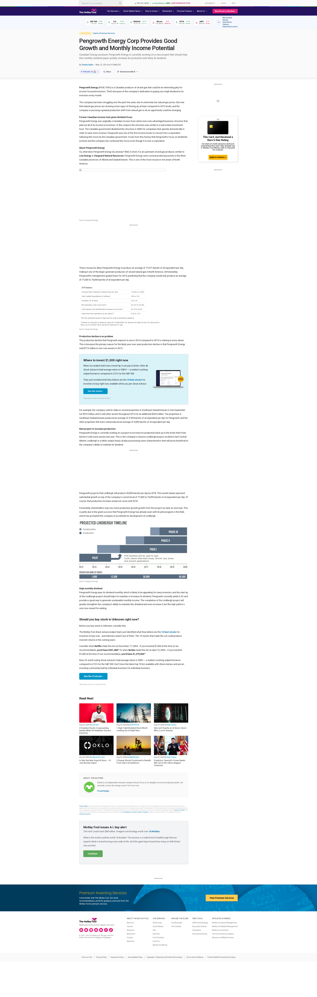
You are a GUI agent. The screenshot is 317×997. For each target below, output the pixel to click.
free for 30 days (179, 810)
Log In (223, 3)
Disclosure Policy (117, 957)
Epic (154, 930)
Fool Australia (176, 923)
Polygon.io (107, 937)
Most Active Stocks (227, 19)
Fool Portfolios (158, 938)
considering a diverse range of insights (135, 812)
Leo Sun (95, 725)
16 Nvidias (154, 831)
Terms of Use (86, 957)
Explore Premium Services (104, 33)
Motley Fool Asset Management (224, 923)
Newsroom (131, 934)
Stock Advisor (158, 926)
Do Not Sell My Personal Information (222, 957)
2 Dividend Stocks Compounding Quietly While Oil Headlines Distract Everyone (95, 730)
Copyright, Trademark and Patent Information (164, 957)
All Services (157, 923)
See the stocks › (95, 391)
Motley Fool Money (160, 945)
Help (233, 3)
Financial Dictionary (199, 934)
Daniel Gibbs (87, 65)
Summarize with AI (127, 72)
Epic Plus (156, 934)
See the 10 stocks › (93, 676)
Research (130, 930)
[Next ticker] (219, 22)
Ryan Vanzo (171, 725)
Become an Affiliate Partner (223, 938)
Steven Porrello (98, 757)
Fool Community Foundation (223, 934)
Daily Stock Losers (230, 27)
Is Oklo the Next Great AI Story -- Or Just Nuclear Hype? (95, 761)
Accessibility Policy (135, 957)
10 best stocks (134, 379)
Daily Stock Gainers (227, 23)
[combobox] (101, 3)
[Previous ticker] (81, 22)
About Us (130, 923)
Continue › (93, 853)
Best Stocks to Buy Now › (225, 11)
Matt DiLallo (134, 757)
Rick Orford (134, 725)
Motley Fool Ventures (220, 930)
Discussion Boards (199, 926)
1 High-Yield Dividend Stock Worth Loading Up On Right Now (132, 729)
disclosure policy (84, 814)
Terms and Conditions (194, 957)
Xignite (98, 937)
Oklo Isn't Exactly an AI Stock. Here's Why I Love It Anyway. (170, 729)
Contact (130, 938)
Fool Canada (176, 926)
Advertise (130, 941)
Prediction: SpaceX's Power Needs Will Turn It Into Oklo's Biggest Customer (169, 763)
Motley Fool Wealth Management (225, 926)
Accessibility (210, 3)
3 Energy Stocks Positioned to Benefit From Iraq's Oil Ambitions (134, 761)
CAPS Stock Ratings (200, 923)
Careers (130, 926)
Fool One (156, 941)
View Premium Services (222, 898)
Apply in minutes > (218, 157)
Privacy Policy (101, 957)
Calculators (196, 930)
